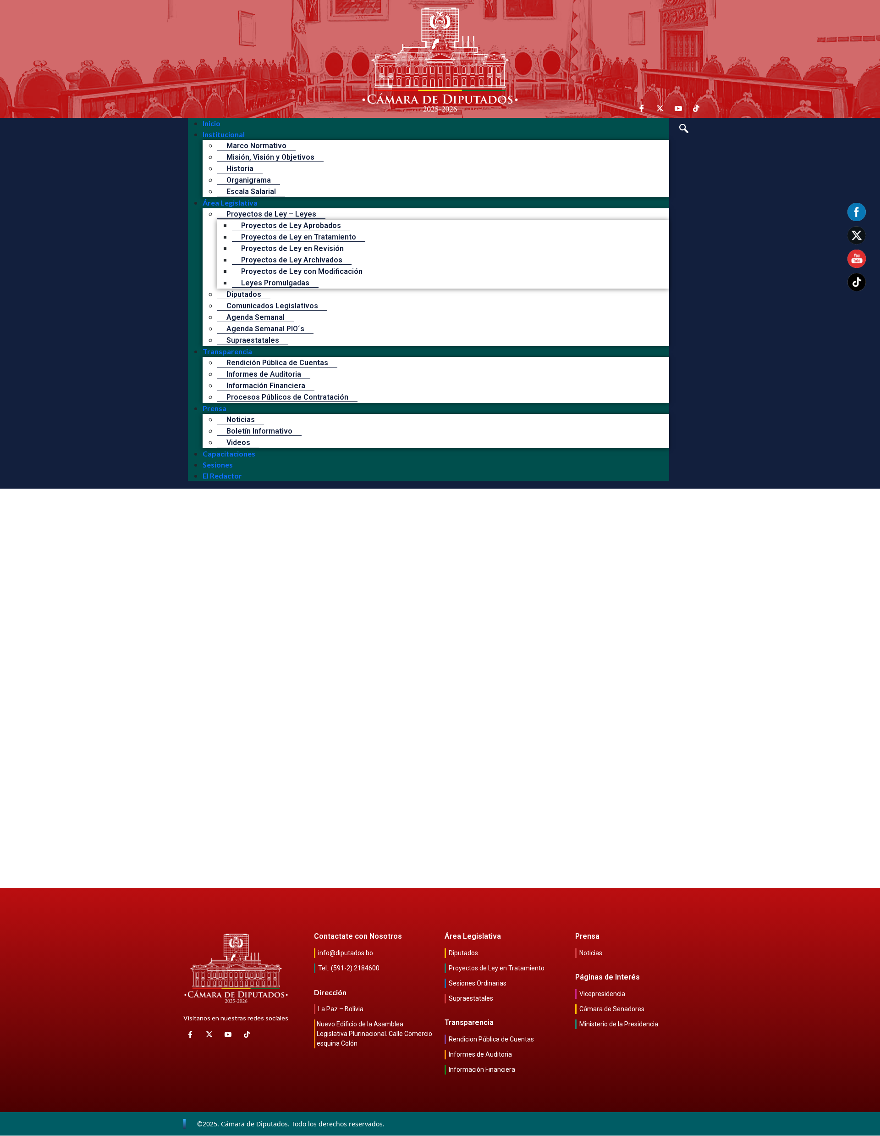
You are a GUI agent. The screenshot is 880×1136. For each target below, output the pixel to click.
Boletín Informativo (259, 431)
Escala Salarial (251, 191)
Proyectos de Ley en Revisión (292, 248)
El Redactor (222, 475)
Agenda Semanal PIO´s (265, 328)
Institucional (224, 134)
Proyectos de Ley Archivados (291, 260)
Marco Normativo (256, 145)
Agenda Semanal (255, 317)
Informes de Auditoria (263, 374)
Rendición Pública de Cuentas (277, 362)
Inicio (211, 123)
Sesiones (218, 464)
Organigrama (248, 180)
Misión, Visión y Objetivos (270, 157)
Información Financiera (265, 385)
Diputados (243, 294)
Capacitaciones (229, 453)
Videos (238, 442)
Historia (239, 168)
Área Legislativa (230, 202)
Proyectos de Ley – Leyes (271, 214)
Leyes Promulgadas (275, 282)
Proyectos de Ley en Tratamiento (298, 237)
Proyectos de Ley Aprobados (291, 225)
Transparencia (227, 351)
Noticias (240, 419)
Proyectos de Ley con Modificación (302, 271)
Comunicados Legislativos (272, 305)
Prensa (214, 408)
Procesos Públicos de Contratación (287, 397)
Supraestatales (252, 340)
